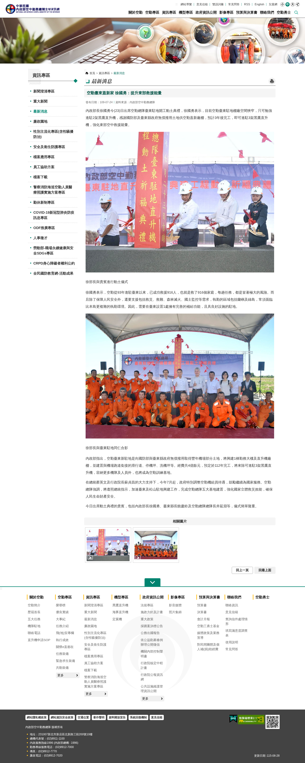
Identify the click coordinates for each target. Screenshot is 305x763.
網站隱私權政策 (37, 717)
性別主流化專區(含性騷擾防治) (53, 134)
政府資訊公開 (206, 12)
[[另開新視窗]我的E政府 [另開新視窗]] (233, 719)
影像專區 (226, 12)
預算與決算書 (246, 12)
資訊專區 (169, 12)
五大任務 (34, 619)
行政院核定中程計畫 (152, 665)
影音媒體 (175, 605)
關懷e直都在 (65, 647)
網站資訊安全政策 (62, 717)
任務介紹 (62, 626)
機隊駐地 (34, 626)
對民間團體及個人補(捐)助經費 (208, 647)
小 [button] (282, 4)
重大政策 (147, 619)
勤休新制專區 (44, 202)
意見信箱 (202, 4)
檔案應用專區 (44, 157)
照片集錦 (175, 612)
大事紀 (60, 619)
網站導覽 (186, 4)
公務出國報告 (150, 633)
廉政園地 (40, 121)
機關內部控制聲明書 (152, 654)
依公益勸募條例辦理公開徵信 (152, 642)
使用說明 (231, 642)
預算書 (202, 605)
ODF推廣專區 (44, 228)
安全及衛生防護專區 (49, 147)
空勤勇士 (284, 12)
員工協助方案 (44, 167)
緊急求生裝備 (65, 661)
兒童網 (273, 4)
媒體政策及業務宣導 (208, 635)
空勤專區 (152, 12)
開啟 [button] (152, 582)
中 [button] (287, 4)
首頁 (92, 73)
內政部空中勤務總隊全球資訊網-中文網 (32, 9)
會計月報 (203, 619)
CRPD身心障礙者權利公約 (54, 263)
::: (176, 4)
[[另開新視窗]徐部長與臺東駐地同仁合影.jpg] (155, 545)
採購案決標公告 (152, 626)
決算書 (202, 612)
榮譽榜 (60, 605)
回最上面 (265, 570)
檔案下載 (40, 177)
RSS (247, 4)
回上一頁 (242, 570)
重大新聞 (40, 101)
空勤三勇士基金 (208, 626)
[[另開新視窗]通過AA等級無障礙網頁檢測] (251, 719)
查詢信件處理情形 (236, 621)
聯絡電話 (34, 633)
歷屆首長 (34, 612)
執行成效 (62, 640)
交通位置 (83, 717)
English (259, 4)
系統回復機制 (138, 717)
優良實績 (62, 612)
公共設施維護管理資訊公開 (152, 689)
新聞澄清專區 (44, 91)
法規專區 (147, 605)
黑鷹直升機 (120, 605)
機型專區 (186, 12)
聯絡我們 (267, 12)
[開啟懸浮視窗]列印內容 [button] (272, 81)
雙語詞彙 (218, 4)
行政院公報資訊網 (152, 677)
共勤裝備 (62, 667)
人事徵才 (40, 238)
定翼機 (117, 619)
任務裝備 (62, 654)
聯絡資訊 (231, 605)
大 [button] (292, 4)
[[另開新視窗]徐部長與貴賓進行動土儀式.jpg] (108, 545)
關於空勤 (135, 12)
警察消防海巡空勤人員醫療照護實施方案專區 (52, 189)
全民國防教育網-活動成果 (53, 273)
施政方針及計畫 (152, 612)
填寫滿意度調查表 (236, 633)
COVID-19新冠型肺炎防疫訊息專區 (53, 215)
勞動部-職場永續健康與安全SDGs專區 (53, 250)
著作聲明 (98, 717)
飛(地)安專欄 (65, 633)
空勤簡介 (34, 605)
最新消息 (40, 111)
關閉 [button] (297, 4)
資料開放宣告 (117, 717)
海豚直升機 (120, 612)
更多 (60, 675)
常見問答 (234, 4)
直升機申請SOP (39, 640)
